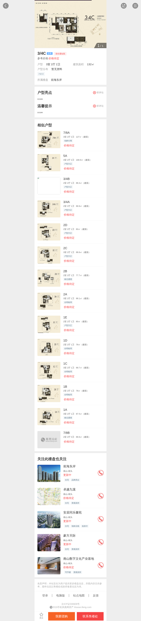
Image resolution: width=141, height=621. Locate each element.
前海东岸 (56, 79)
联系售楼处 (90, 616)
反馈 (96, 595)
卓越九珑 (69, 489)
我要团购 (61, 616)
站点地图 (79, 595)
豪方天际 (69, 535)
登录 (45, 595)
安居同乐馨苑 (72, 512)
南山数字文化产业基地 (78, 558)
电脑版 (60, 595)
